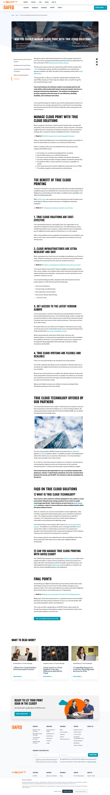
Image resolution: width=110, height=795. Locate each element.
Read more (17, 676)
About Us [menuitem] (89, 772)
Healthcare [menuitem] (49, 736)
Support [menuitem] (76, 726)
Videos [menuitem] (62, 737)
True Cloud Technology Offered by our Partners (22, 70)
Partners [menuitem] (48, 772)
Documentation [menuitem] (78, 740)
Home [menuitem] (13, 15)
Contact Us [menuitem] (90, 726)
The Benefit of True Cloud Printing (22, 65)
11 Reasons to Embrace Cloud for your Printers (58, 208)
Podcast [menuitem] (62, 734)
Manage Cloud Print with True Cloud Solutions (22, 60)
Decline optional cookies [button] (80, 791)
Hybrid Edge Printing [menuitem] (36, 742)
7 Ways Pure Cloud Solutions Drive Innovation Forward (24, 668)
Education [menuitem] (49, 738)
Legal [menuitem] (48, 743)
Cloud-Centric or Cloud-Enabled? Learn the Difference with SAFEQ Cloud (52, 670)
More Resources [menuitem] (65, 739)
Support (52, 7)
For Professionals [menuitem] (79, 776)
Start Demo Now (22, 714)
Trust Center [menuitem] (77, 734)
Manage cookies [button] (57, 791)
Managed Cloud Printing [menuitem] (37, 734)
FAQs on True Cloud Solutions (21, 75)
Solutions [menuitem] (35, 772)
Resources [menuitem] (63, 726)
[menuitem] (33, 15)
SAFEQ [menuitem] (35, 776)
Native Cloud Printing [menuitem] (36, 730)
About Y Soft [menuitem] (91, 776)
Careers (47, 2)
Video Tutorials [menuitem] (78, 745)
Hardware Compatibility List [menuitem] (79, 737)
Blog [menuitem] (17, 15)
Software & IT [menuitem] (50, 733)
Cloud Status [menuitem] (77, 732)
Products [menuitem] (35, 726)
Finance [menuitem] (48, 740)
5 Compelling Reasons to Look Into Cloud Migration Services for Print (83, 669)
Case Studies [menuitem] (64, 732)
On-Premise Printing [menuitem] (36, 738)
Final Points (16, 79)
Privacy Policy (73, 783)
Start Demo (99, 7)
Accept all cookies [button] (68, 791)
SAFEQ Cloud (68, 558)
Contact (60, 7)
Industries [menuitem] (49, 726)
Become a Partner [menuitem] (51, 776)
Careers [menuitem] (76, 772)
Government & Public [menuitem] (50, 730)
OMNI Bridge (55, 565)
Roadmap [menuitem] (76, 743)
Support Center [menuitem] (78, 730)
